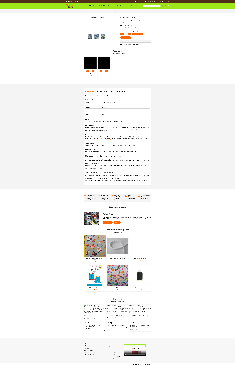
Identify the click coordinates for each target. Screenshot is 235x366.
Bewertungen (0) (102, 91)
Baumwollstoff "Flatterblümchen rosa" (117, 287)
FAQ (111, 91)
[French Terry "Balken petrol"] (90, 36)
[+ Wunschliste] (94, 59)
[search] (145, 6)
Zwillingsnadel (112, 139)
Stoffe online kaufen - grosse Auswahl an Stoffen (97, 11)
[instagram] (138, 1)
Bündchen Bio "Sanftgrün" (140, 258)
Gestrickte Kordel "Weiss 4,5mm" (117, 258)
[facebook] (135, 1)
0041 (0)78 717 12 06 (90, 352)
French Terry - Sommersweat (116, 11)
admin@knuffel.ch (89, 350)
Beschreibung (89, 91)
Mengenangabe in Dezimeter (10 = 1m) (129, 31)
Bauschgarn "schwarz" (140, 287)
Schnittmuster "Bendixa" (94, 287)
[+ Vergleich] (94, 62)
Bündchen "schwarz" (90, 73)
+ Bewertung (129, 20)
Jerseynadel (90, 139)
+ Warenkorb (138, 34)
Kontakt (117, 222)
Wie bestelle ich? (121, 91)
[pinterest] (142, 1)
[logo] (69, 6)
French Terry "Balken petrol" (130, 11)
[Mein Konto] (162, 6)
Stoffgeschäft (108, 222)
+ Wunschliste (126, 37)
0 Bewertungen (138, 20)
